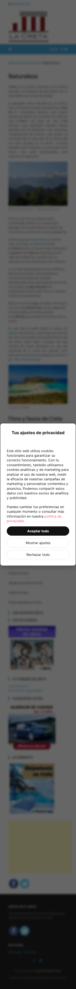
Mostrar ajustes (38, 543)
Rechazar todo (38, 554)
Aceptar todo (38, 531)
